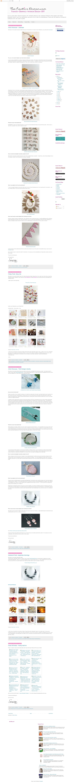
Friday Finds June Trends (47, 768)
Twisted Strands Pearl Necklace (31, 562)
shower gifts (20, 708)
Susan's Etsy (27, 22)
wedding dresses (46, 361)
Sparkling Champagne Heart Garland (31, 183)
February (59, 99)
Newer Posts (10, 713)
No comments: (21, 359)
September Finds (25, 638)
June (58, 94)
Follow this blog (60, 30)
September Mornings (12, 584)
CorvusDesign (20, 595)
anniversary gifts (18, 361)
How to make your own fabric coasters (49, 737)
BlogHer (57, 185)
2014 (57, 102)
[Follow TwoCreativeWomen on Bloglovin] (61, 59)
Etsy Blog (58, 188)
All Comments (59, 208)
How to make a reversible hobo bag (49, 726)
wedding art (41, 361)
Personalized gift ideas (14, 708)
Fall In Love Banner (30, 214)
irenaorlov (29, 614)
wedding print (17, 362)
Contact (33, 22)
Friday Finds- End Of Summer (59, 71)
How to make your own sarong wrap (49, 731)
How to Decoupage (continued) (48, 759)
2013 (57, 103)
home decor (16, 638)
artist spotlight (18, 267)
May (58, 95)
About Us (14, 22)
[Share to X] (25, 265)
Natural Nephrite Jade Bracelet (31, 447)
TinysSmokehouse (11, 614)
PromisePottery (11, 327)
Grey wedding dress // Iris (31, 316)
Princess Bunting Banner (30, 246)
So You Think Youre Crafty (59, 191)
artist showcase (13, 267)
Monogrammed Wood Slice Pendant (32, 594)
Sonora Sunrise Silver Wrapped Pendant (33, 623)
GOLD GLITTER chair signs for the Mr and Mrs (15, 316)
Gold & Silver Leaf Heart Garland (30, 121)
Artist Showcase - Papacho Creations (49, 774)
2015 (57, 76)
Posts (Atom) (15, 715)
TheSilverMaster (30, 624)
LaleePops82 (29, 595)
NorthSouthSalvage (39, 624)
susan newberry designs (25, 708)
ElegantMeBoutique (39, 327)
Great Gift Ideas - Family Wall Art (17, 645)
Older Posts (51, 713)
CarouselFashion (30, 317)
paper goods (37, 361)
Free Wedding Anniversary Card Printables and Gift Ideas (53, 754)
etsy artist (22, 267)
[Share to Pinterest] (28, 265)
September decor (20, 638)
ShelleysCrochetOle (11, 595)
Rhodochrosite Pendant (30, 476)
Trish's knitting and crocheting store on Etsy (18, 530)
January (58, 100)
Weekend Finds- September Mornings (18, 555)
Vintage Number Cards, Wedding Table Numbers (34, 326)
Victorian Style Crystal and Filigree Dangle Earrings (31, 390)
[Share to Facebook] (26, 265)
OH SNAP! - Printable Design (41, 316)
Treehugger (58, 194)
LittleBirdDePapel (20, 614)
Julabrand (38, 317)
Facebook (10, 249)
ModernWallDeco (11, 624)
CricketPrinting (20, 317)
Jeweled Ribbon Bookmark (30, 422)
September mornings (31, 638)
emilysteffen (10, 317)
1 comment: (20, 265)
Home (9, 22)
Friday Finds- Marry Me (14, 274)
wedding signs (21, 362)
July (58, 92)
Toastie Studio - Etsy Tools (15, 349)
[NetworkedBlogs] (60, 28)
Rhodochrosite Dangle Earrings (31, 528)
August (58, 91)
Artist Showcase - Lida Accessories (49, 748)
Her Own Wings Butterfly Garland (30, 151)
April (58, 96)
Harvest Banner (31, 55)
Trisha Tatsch (21, 548)
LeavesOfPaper (39, 595)
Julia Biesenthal (33, 361)
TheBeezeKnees (20, 327)
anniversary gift (13, 361)
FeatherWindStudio (39, 614)
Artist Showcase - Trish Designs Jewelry (19, 369)
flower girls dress (24, 361)
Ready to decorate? (42, 765)
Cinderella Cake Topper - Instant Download (30, 88)
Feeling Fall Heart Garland (30, 282)
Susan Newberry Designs (24, 693)
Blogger (41, 781)
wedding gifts (13, 362)
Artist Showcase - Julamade (16, 27)
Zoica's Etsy (20, 22)
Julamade (50, 29)
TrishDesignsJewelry (19, 372)
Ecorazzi (57, 186)
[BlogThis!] (24, 265)
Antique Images (58, 184)
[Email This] (23, 265)
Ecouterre (58, 187)
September (59, 77)
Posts (58, 206)
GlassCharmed (20, 624)
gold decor (12, 638)
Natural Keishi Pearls (30, 506)
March (58, 98)
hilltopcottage (29, 327)
